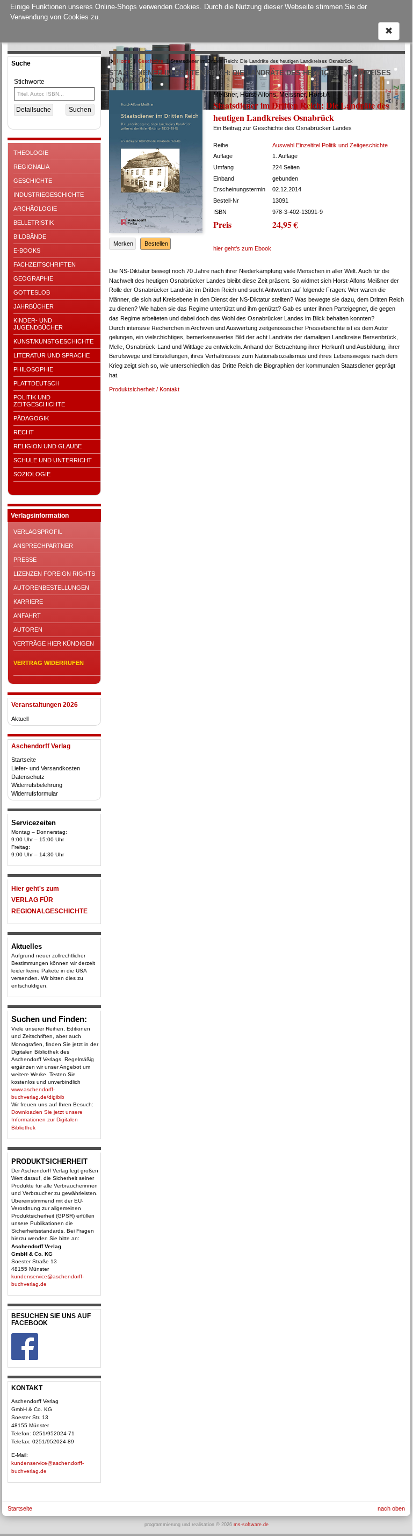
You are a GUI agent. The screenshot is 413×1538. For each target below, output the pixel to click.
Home (124, 61)
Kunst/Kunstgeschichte (53, 341)
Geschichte (32, 180)
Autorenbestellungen (51, 587)
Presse (25, 559)
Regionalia (31, 166)
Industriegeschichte (48, 194)
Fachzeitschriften (44, 264)
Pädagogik (31, 418)
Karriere (28, 601)
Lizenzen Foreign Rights (54, 573)
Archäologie (35, 208)
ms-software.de (251, 1524)
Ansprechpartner (43, 545)
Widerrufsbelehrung (36, 785)
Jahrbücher (33, 306)
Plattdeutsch (36, 383)
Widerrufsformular (34, 793)
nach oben (391, 1508)
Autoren (27, 629)
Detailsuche (33, 109)
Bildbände (29, 236)
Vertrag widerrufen (48, 663)
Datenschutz (28, 777)
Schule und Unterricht (52, 460)
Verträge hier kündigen (53, 643)
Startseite (23, 759)
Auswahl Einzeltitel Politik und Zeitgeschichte (330, 145)
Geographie (33, 278)
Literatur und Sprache (51, 355)
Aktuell (19, 719)
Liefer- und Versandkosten (45, 768)
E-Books (26, 250)
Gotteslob (31, 292)
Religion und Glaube (47, 446)
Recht (23, 432)
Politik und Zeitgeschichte (39, 400)
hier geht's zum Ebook (242, 248)
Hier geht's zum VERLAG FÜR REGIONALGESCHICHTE (49, 900)
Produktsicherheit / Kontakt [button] (144, 389)
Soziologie (31, 474)
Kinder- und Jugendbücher (38, 324)
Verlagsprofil (37, 531)
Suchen (80, 109)
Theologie (30, 152)
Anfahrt (27, 615)
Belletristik (33, 222)
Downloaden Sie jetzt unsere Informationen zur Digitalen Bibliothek (47, 1119)
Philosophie (33, 369)
